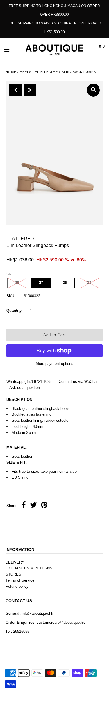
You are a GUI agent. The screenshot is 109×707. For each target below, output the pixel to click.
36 (17, 282)
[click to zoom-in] (93, 90)
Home (11, 71)
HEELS (25, 71)
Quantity (14, 310)
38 (65, 282)
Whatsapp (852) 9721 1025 (29, 381)
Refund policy (17, 586)
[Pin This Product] (44, 506)
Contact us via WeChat (78, 381)
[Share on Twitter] (33, 506)
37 (41, 282)
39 (89, 282)
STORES (13, 574)
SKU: (10, 296)
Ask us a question (24, 387)
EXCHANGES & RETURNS (29, 568)
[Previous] (15, 90)
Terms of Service (20, 580)
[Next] (30, 90)
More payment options (54, 363)
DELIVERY (15, 562)
